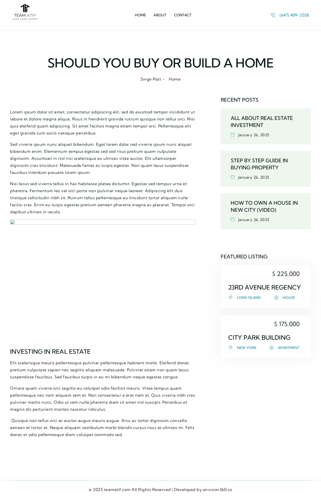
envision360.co (217, 489)
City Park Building (259, 337)
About (159, 15)
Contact (183, 15)
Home (140, 15)
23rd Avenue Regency (264, 287)
